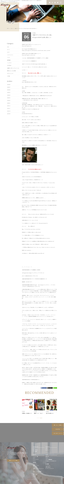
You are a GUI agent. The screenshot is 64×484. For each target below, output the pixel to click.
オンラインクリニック (50, 468)
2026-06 (8, 89)
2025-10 (8, 111)
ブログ (12, 28)
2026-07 (8, 87)
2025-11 (8, 108)
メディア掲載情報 (49, 459)
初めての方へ (35, 449)
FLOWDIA (9, 65)
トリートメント (10, 54)
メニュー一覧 (35, 456)
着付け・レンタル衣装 (37, 471)
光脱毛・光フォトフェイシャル (13, 68)
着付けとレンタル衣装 (11, 70)
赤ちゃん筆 (35, 474)
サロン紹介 (35, 451)
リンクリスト (48, 465)
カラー (8, 52)
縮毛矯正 (9, 60)
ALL (8, 46)
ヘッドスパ (9, 62)
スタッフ (47, 448)
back (41, 417)
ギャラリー (48, 449)
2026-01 (8, 103)
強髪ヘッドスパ (36, 465)
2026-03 (8, 97)
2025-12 (8, 105)
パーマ (8, 57)
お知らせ (47, 456)
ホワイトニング (10, 73)
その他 (8, 76)
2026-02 (8, 100)
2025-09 (8, 113)
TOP (34, 448)
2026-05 (8, 92)
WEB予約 (58, 429)
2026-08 (8, 84)
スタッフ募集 (59, 425)
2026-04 (8, 95)
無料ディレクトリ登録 (13, 460)
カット (8, 49)
